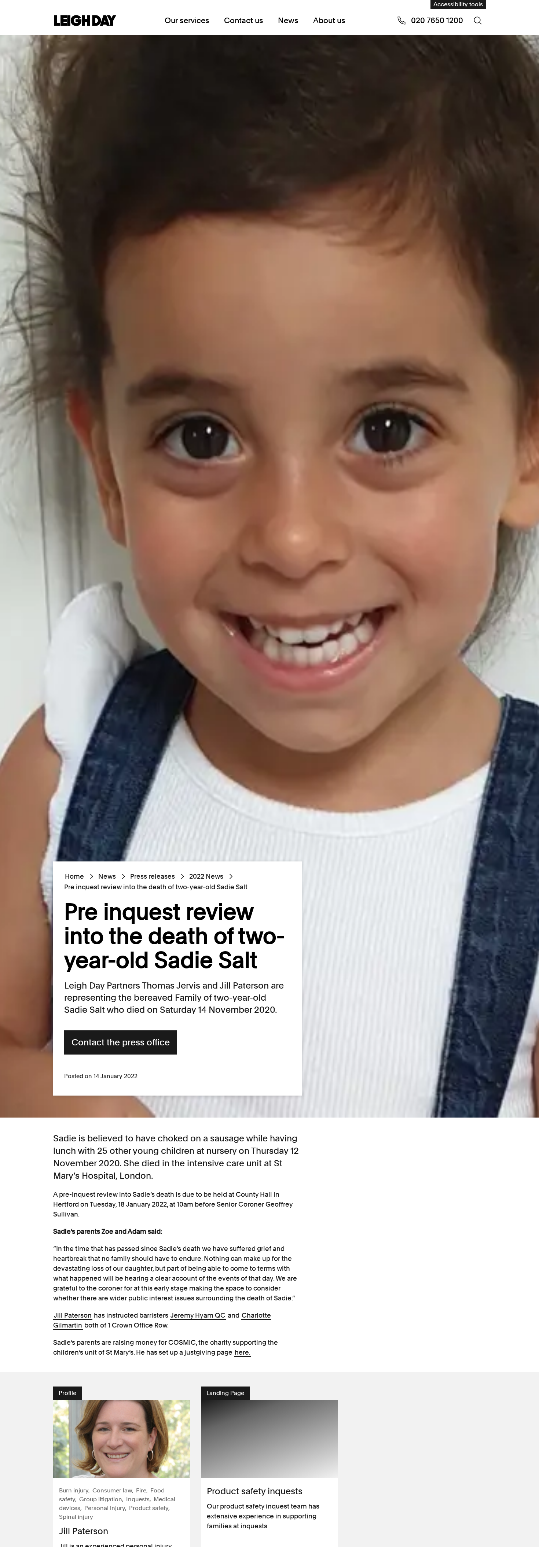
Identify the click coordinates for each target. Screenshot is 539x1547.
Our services (187, 20)
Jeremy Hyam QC (197, 1315)
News (288, 20)
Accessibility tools (458, 4)
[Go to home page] (85, 21)
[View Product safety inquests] (269, 1439)
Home (74, 876)
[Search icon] (478, 20)
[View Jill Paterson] (121, 1439)
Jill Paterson (73, 1315)
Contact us (243, 20)
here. (242, 1352)
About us (329, 20)
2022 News (206, 876)
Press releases (152, 876)
